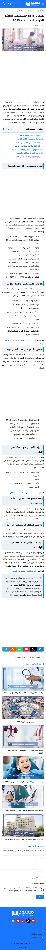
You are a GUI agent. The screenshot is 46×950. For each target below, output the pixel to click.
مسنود (33, 943)
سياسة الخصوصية (36, 937)
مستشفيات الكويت (21, 10)
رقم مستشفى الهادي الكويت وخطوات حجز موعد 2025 (23, 693)
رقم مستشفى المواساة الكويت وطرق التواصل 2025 (24, 839)
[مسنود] (23, 913)
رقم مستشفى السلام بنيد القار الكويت (22, 492)
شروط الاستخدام (36, 934)
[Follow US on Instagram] (23, 920)
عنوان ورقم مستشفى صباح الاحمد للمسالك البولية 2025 (25, 751)
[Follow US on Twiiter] (28, 920)
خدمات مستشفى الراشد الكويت (30, 139)
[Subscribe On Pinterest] (18, 920)
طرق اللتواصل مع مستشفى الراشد (29, 146)
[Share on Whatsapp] (19, 649)
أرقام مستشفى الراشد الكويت (31, 135)
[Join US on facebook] (13, 920)
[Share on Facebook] (40, 649)
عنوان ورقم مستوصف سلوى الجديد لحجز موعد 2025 (24, 810)
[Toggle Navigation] (43, 4)
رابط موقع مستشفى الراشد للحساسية (27, 149)
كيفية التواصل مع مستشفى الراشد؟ (28, 156)
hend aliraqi (39, 25)
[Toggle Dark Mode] (9, 4)
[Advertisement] (23, 77)
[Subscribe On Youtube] (33, 920)
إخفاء (6, 129)
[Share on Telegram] (5, 649)
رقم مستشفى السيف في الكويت (24, 571)
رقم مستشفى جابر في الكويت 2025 (30, 721)
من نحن (39, 927)
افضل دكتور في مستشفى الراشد (29, 142)
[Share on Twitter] (33, 649)
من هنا (11, 483)
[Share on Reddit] (12, 649)
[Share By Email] (26, 649)
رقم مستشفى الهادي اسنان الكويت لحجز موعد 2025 (24, 781)
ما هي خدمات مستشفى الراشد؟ (29, 153)
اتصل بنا (39, 930)
